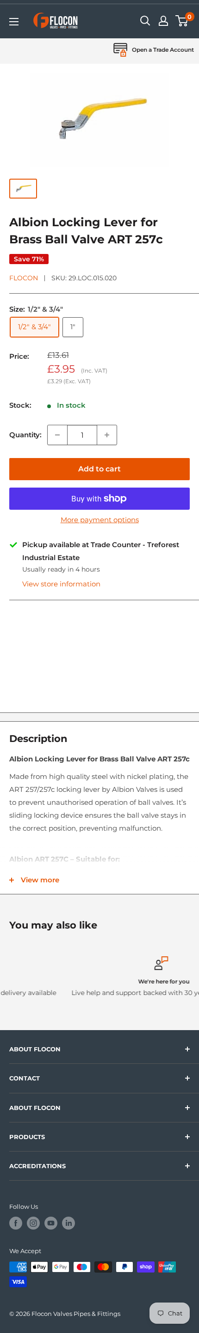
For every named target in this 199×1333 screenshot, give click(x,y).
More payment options (100, 519)
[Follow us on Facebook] (15, 1223)
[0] (182, 20)
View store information (61, 583)
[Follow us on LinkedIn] (68, 1223)
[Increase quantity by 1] (107, 435)
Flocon (23, 278)
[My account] (163, 21)
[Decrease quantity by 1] (57, 435)
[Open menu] (14, 21)
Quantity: (25, 434)
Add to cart (99, 468)
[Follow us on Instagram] (33, 1223)
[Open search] (145, 21)
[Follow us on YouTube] (50, 1223)
